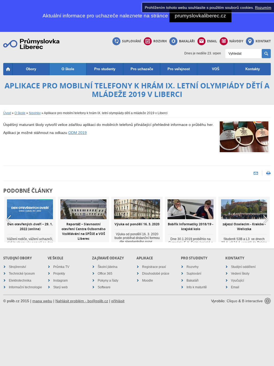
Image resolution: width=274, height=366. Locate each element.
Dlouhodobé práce (155, 273)
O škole (68, 69)
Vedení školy (240, 273)
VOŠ (215, 69)
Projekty (59, 273)
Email (212, 41)
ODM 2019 (77, 132)
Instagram (60, 280)
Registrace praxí (154, 267)
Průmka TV (61, 267)
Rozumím (263, 7)
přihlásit (117, 301)
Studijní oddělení (243, 267)
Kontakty (252, 69)
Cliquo (232, 301)
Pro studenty (104, 69)
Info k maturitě (197, 287)
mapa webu (42, 301)
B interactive (252, 301)
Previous (8, 219)
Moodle (147, 280)
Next (265, 219)
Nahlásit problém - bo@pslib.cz (81, 301)
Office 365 (105, 273)
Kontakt (263, 41)
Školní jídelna (107, 267)
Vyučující (237, 280)
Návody (236, 41)
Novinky (35, 113)
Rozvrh (160, 41)
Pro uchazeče (142, 69)
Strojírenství (17, 267)
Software (104, 287)
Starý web (60, 287)
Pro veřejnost (179, 69)
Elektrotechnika (20, 280)
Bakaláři (187, 41)
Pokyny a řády (108, 280)
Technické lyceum (22, 273)
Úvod (7, 113)
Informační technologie (25, 287)
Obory (31, 69)
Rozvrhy (193, 267)
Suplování (131, 41)
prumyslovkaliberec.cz (200, 15)
